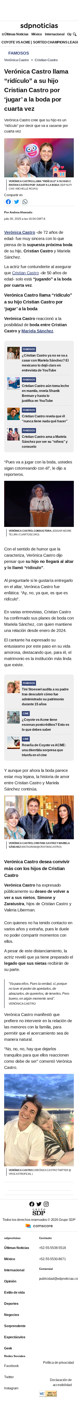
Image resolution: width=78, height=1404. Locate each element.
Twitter (9, 1377)
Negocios (11, 1315)
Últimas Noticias (16, 34)
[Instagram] (46, 1204)
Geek (8, 1348)
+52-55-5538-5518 (52, 1248)
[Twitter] (16, 201)
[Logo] (39, 26)
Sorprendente (15, 1326)
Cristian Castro (46, 60)
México (36, 34)
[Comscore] (39, 1225)
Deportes (11, 1303)
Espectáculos (14, 1337)
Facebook (11, 1366)
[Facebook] (8, 201)
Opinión (10, 1281)
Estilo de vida (14, 1292)
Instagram (11, 1388)
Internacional (54, 34)
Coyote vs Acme (15, 42)
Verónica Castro (16, 60)
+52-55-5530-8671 (52, 1259)
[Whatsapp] (25, 201)
